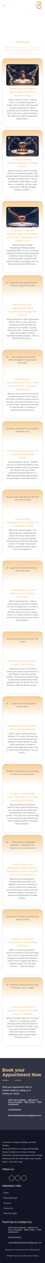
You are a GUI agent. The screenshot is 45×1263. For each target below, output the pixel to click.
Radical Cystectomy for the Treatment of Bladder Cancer (22, 454)
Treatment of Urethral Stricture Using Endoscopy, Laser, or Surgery (22, 1010)
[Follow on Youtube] (17, 1178)
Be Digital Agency (33, 1250)
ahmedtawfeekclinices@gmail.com (24, 1115)
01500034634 (14, 1109)
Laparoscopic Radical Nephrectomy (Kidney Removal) (22, 593)
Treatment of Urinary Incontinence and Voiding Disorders (22, 942)
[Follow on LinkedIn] (24, 1178)
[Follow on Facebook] (11, 1178)
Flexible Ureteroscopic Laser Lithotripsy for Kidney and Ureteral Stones (22, 797)
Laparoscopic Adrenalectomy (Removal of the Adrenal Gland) (22, 522)
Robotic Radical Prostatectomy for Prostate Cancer (22, 163)
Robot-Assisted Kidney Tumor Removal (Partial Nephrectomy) (22, 92)
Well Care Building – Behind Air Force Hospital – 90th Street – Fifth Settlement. (25, 1102)
